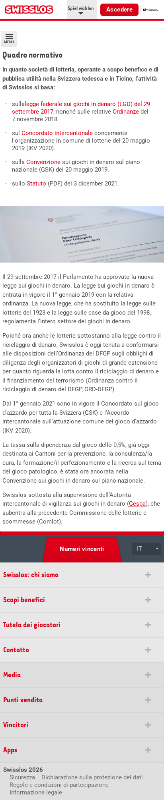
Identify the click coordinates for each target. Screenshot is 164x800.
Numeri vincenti (82, 549)
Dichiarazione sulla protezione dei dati (92, 777)
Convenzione (43, 162)
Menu (9, 42)
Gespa (137, 503)
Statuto (36, 183)
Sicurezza (22, 777)
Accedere (119, 9)
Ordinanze (126, 111)
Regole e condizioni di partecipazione (59, 784)
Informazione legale (36, 792)
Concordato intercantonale (57, 133)
